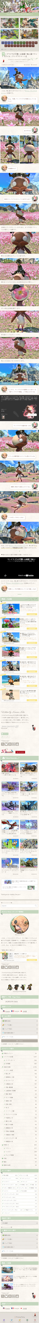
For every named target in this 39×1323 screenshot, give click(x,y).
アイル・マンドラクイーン (17, 545)
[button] (36, 906)
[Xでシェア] (10, 624)
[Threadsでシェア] (17, 624)
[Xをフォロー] (2, 744)
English (7, 1011)
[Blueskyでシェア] (14, 624)
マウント (5, 734)
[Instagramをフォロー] (13, 744)
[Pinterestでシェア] (24, 624)
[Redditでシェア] (21, 624)
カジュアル (6, 737)
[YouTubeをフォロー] (17, 744)
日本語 (25, 1011)
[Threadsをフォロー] (10, 744)
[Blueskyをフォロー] (6, 744)
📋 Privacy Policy (19, 1317)
